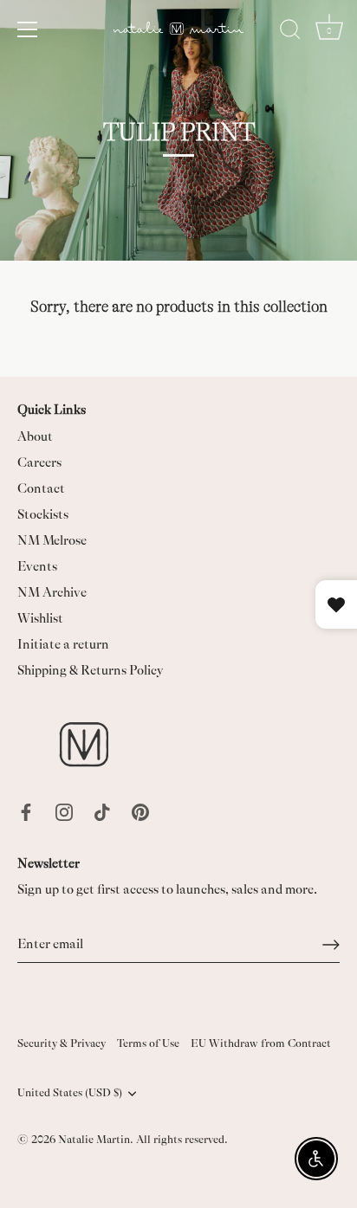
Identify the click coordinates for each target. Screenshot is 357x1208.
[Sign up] (331, 944)
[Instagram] (64, 811)
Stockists (42, 514)
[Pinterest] (140, 811)
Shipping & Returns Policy (90, 670)
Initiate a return (63, 644)
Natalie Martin (94, 1140)
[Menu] (28, 29)
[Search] (290, 32)
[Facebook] (26, 811)
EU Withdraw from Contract (261, 1043)
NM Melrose (52, 540)
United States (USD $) (69, 1093)
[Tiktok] (102, 811)
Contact (41, 488)
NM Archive (52, 592)
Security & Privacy (61, 1043)
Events (37, 566)
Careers (39, 462)
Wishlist (40, 618)
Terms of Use (148, 1043)
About (35, 437)
